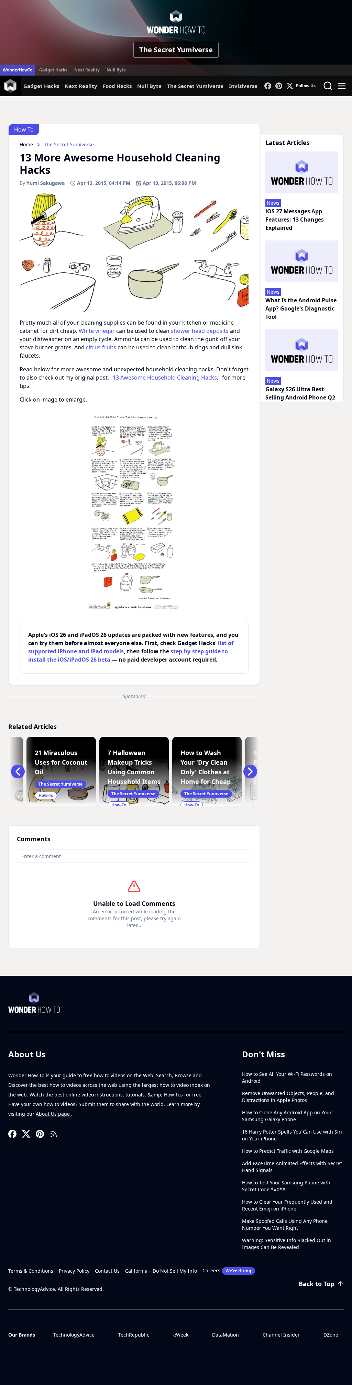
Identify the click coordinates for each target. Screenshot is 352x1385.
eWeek (180, 1334)
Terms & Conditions (30, 1271)
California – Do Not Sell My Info (161, 1271)
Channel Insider (281, 1334)
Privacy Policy (74, 1271)
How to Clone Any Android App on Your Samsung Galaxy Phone (287, 1116)
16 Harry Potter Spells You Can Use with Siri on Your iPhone (292, 1135)
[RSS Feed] (54, 1134)
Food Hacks (117, 85)
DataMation (225, 1334)
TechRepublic (133, 1334)
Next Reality (87, 70)
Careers (226, 1270)
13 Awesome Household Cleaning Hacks (165, 377)
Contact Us (107, 1271)
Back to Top (316, 1284)
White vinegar (97, 331)
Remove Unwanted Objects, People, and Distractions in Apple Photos (288, 1096)
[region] (134, 512)
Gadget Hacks (53, 70)
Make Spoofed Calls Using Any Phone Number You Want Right (285, 1224)
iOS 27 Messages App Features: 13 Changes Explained (294, 219)
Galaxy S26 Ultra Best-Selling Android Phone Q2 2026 (300, 397)
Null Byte (116, 70)
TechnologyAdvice (74, 1334)
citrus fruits (101, 347)
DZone (330, 1334)
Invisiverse (243, 85)
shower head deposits (200, 331)
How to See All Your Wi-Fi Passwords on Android (287, 1077)
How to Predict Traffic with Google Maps (288, 1151)
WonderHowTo (17, 70)
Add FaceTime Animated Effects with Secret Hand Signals (292, 1166)
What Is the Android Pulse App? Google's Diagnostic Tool (301, 308)
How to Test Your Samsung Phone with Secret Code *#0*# (286, 1186)
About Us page (53, 1114)
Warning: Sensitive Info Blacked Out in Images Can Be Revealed (286, 1243)
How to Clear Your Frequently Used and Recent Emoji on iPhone (287, 1205)
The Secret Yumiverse (176, 49)
